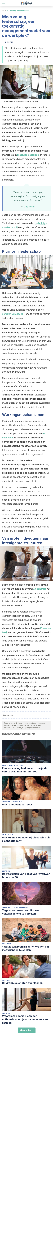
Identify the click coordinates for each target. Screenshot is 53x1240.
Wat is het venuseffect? (17, 804)
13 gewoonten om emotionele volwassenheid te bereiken (20, 912)
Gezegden (6, 944)
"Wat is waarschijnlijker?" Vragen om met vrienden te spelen (25, 948)
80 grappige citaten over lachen (22, 983)
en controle (39, 589)
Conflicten (7, 835)
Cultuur (6, 871)
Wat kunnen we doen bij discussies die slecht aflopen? (26, 839)
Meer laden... (26, 1030)
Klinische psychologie (12, 765)
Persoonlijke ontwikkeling (15, 907)
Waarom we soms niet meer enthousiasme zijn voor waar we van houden (25, 1019)
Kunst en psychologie (12, 802)
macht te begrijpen (28, 154)
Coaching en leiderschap (18, 11)
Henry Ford (28, 206)
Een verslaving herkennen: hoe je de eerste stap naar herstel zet (24, 770)
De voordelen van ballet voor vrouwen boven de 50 (26, 875)
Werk (4, 11)
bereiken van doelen (13, 314)
